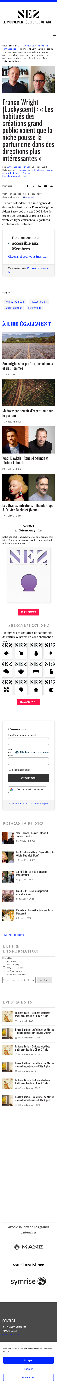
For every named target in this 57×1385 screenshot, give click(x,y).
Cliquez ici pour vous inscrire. (27, 256)
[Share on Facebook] (27, 186)
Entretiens (38, 169)
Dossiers (24, 169)
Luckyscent (34, 308)
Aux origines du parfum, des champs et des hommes (27, 366)
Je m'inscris (16, 803)
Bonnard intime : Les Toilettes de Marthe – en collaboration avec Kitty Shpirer (34, 1031)
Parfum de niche (15, 301)
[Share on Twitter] (33, 186)
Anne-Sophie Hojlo (18, 166)
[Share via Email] (45, 186)
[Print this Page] (51, 186)
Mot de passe (11, 752)
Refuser (28, 1369)
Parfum (26, 173)
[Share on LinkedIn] (39, 186)
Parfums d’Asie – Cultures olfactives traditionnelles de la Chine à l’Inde (32, 1014)
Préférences (28, 1377)
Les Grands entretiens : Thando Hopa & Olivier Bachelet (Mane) (27, 507)
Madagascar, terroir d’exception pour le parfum (27, 413)
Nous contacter (11, 1334)
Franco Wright (39, 301)
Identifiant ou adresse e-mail (22, 735)
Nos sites (7, 958)
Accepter (28, 1360)
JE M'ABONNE (28, 701)
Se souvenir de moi (21, 769)
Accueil (29, 45)
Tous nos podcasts (13, 934)
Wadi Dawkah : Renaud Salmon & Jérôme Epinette (25, 460)
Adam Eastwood (14, 308)
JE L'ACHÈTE (28, 612)
